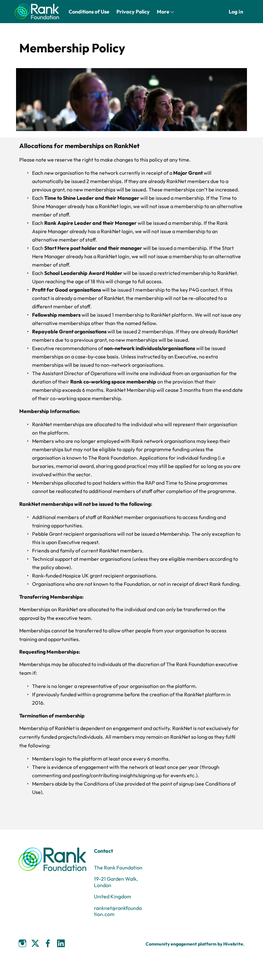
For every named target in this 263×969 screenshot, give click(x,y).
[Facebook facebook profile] (48, 943)
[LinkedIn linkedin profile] (61, 943)
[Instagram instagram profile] (22, 943)
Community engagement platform (181, 944)
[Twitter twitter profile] (35, 944)
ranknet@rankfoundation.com (118, 911)
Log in (236, 11)
